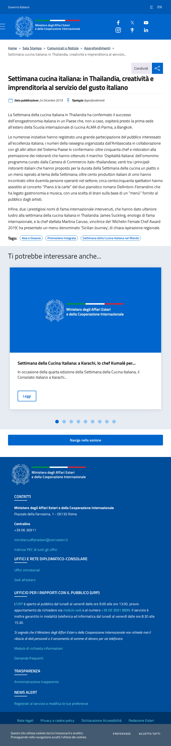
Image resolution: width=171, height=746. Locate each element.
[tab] (57, 421)
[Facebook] (116, 22)
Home (12, 48)
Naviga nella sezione (85, 440)
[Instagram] (116, 29)
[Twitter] (130, 22)
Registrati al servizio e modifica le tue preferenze (51, 703)
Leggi (27, 396)
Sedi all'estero (24, 579)
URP (19, 604)
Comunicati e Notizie (63, 48)
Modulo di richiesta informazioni (38, 648)
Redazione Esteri (141, 720)
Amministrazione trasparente (36, 681)
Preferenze (122, 733)
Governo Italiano (18, 7)
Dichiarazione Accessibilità (101, 720)
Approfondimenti (97, 48)
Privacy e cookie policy (57, 720)
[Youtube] (144, 22)
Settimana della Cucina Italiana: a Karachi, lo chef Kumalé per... (77, 363)
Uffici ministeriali (27, 570)
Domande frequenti (28, 658)
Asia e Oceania (31, 237)
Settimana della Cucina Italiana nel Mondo (111, 237)
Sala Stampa (32, 48)
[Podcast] (130, 29)
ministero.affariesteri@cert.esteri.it (41, 539)
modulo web (72, 610)
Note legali (25, 720)
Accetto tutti (149, 733)
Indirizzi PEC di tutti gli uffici (35, 549)
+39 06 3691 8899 (115, 610)
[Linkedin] (144, 29)
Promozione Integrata (61, 237)
